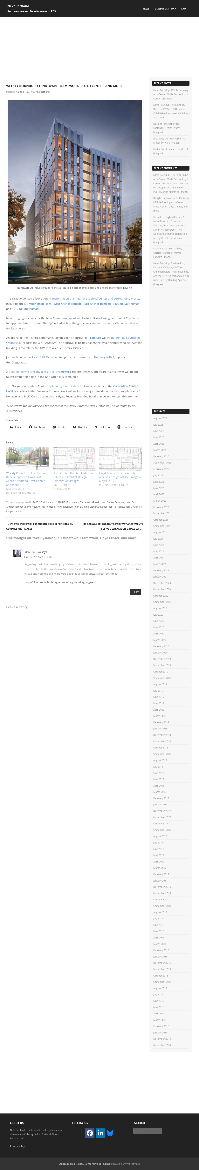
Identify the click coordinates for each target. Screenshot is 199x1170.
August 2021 (160, 532)
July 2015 (158, 994)
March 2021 (159, 563)
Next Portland (18, 6)
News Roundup (65, 506)
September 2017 (162, 829)
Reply (136, 591)
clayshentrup (160, 248)
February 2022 (161, 507)
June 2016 (158, 924)
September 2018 (162, 753)
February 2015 (161, 1026)
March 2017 (159, 867)
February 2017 (161, 874)
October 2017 (160, 823)
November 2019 (162, 665)
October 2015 (160, 975)
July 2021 (158, 538)
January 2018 (160, 804)
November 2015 (162, 969)
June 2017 (158, 848)
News (146, 8)
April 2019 (158, 709)
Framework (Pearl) (89, 502)
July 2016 (158, 918)
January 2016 (160, 956)
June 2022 (158, 481)
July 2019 (158, 690)
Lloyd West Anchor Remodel (40, 506)
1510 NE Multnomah (25, 309)
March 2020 (159, 639)
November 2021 (162, 513)
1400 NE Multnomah (126, 304)
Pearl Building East (84, 506)
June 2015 (158, 1000)
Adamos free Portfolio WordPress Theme (84, 1164)
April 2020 (158, 633)
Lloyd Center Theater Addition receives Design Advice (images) (120, 475)
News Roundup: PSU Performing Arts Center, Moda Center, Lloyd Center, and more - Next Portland (171, 179)
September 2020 (162, 601)
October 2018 (160, 747)
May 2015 (158, 1007)
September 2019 (162, 678)
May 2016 (158, 931)
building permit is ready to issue (30, 372)
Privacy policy (17, 1146)
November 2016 (162, 893)
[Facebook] (89, 1133)
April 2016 (158, 937)
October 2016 (160, 899)
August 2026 (160, 418)
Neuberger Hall (104, 357)
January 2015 (160, 1032)
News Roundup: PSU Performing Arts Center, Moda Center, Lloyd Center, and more (170, 94)
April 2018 (158, 785)
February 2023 (161, 468)
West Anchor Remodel (68, 304)
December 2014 (162, 1038)
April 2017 (158, 861)
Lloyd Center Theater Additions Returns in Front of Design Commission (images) (73, 477)
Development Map (165, 8)
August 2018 (160, 760)
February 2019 (161, 722)
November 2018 (162, 741)
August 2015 (160, 988)
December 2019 (162, 658)
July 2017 (158, 842)
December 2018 (162, 734)
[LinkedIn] (100, 1133)
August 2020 (160, 608)
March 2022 (159, 500)
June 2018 (158, 772)
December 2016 (162, 886)
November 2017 (162, 817)
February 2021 (161, 570)
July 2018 (158, 766)
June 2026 (158, 430)
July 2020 (158, 614)
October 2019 (160, 671)
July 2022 (158, 475)
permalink (15, 511)
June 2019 (158, 696)
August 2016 (160, 912)
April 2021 (158, 557)
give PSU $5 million (46, 357)
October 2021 (160, 519)
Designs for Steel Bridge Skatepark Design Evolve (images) (166, 128)
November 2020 (162, 589)
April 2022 (158, 494)
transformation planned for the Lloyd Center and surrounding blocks (94, 298)
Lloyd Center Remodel (112, 502)
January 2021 (160, 576)
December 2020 (162, 583)
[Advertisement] (99, 46)
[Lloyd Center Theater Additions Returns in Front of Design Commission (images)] (74, 459)
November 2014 (162, 1045)
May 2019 (158, 703)
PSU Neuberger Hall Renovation (112, 506)
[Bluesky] (110, 1132)
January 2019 (160, 728)
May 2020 (158, 627)
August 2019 (160, 684)
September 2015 (162, 981)
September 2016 (162, 905)
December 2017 (162, 810)
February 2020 (161, 646)
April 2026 (158, 443)
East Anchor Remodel (98, 304)
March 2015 (159, 1019)
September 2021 (162, 525)
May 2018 (158, 779)
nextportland (43, 91)
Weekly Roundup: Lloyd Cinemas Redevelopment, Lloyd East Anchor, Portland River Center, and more (27, 479)
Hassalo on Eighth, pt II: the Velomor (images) (170, 238)
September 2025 (162, 462)
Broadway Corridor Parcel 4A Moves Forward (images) (167, 252)
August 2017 (160, 836)
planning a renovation (64, 386)
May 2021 (158, 551)
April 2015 (158, 1013)
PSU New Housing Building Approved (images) (171, 280)
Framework (63, 372)
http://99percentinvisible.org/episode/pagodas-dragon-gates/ (60, 582)
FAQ (183, 8)
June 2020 (158, 620)
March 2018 (159, 791)
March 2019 (159, 715)
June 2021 (158, 544)
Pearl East (94, 338)
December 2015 (162, 962)
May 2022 (158, 488)
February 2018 (161, 798)
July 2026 (158, 424)
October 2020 (160, 595)
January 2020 (160, 652)
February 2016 (161, 950)
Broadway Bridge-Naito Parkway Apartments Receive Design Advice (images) (113, 526)
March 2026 (159, 449)
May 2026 (158, 437)
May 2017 (158, 855)
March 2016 (159, 943)
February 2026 (161, 456)
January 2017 (160, 880)
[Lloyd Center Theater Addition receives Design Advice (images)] (120, 459)
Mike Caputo (32, 552)
